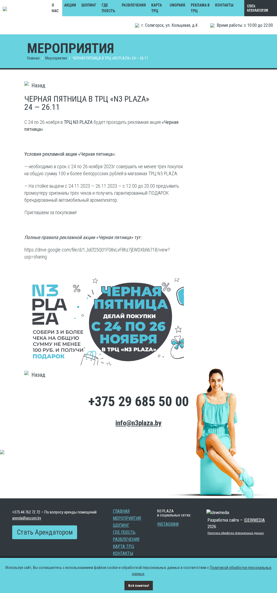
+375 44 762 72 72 (26, 512)
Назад (38, 85)
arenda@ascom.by (26, 518)
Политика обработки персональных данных (235, 533)
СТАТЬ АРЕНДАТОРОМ (257, 8)
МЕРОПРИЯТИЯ (127, 518)
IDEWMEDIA (254, 520)
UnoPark (177, 5)
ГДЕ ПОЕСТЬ (108, 8)
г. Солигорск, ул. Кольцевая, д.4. (169, 25)
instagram (168, 524)
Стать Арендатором (45, 532)
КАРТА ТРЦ (156, 8)
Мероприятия (56, 58)
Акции (70, 5)
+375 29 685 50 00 (138, 401)
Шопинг (88, 5)
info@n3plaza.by (138, 423)
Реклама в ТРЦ (200, 8)
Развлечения (134, 5)
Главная (33, 58)
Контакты (224, 5)
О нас (55, 8)
